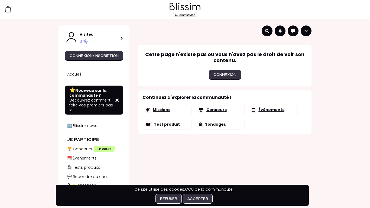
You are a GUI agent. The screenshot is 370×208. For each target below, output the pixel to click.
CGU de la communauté (209, 189)
